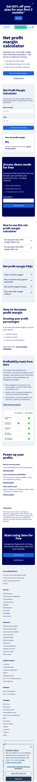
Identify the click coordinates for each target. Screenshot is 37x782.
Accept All (18, 779)
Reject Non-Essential (18, 773)
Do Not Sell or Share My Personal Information (18, 767)
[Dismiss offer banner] (33, 4)
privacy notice (16, 762)
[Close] (31, 747)
